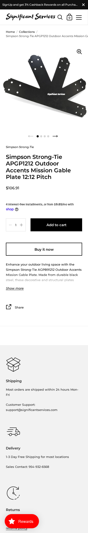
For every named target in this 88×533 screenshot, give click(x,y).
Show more (15, 288)
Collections (27, 32)
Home (10, 32)
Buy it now (44, 249)
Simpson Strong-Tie (20, 147)
